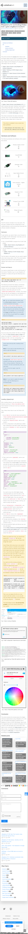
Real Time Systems (6, 893)
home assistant (5, 32)
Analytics (4, 869)
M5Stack (4, 881)
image (6, 312)
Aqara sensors (18, 727)
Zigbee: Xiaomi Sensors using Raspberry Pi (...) (13, 104)
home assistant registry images (15, 334)
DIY (3, 44)
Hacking (4, 877)
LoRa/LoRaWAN (6, 885)
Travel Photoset (6, 895)
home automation (10, 31)
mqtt (11, 32)
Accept (9, 926)
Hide (25, 38)
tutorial (14, 56)
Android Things (5, 871)
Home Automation (8, 20)
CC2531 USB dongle (13, 112)
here (17, 462)
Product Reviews (6, 889)
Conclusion (5, 51)
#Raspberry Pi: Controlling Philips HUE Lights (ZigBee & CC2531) (14, 26)
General (4, 875)
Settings (14, 929)
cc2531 (19, 32)
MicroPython (5, 883)
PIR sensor (10, 730)
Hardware (7, 46)
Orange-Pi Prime (17, 339)
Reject (17, 926)
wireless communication (20, 31)
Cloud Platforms (6, 873)
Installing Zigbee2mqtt (9, 49)
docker (4, 31)
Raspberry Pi (16, 20)
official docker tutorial (10, 302)
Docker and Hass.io (9, 48)
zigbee (15, 32)
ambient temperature (14, 732)
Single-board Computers (8, 897)
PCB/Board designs (6, 887)
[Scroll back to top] (24, 930)
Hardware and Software (8, 42)
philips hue (5, 34)
